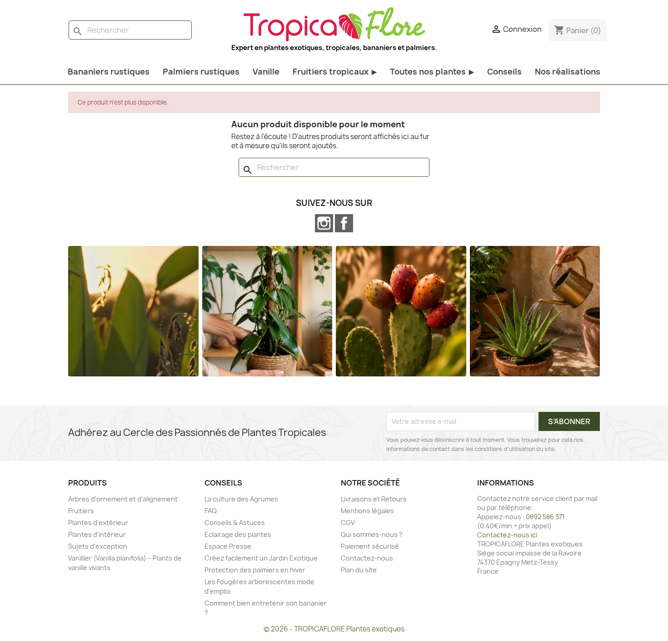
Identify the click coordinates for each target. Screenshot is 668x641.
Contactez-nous (367, 558)
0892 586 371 (545, 516)
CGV (348, 522)
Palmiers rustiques (201, 71)
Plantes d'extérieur (98, 522)
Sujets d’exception (97, 546)
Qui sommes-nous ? (372, 534)
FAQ (210, 510)
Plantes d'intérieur (97, 534)
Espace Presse (227, 546)
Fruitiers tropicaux (335, 71)
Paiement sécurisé (370, 546)
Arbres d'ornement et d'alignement (123, 499)
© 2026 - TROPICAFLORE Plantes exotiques (334, 629)
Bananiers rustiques (109, 71)
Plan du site (359, 570)
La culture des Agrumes (241, 499)
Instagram (324, 223)
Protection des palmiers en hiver (254, 570)
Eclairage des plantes (237, 534)
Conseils (504, 71)
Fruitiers (81, 510)
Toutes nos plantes (432, 71)
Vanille (266, 71)
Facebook (344, 223)
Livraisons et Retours (374, 499)
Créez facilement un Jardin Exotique (261, 558)
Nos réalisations (567, 71)
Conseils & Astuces (234, 522)
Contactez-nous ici (507, 535)
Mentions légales (367, 510)
